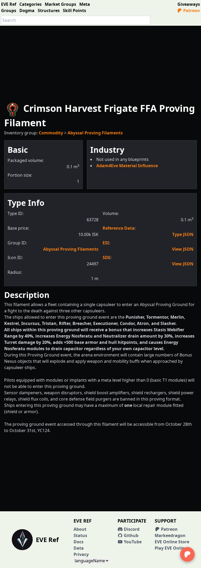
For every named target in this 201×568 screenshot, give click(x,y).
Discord (131, 529)
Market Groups (60, 4)
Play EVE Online (171, 548)
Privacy (81, 554)
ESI (106, 243)
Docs (78, 542)
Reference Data (119, 228)
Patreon (191, 10)
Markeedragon (170, 535)
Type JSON (182, 234)
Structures (49, 10)
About (80, 529)
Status (80, 535)
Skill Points (74, 10)
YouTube (132, 542)
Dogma (27, 10)
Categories (30, 4)
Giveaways (188, 4)
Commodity (51, 133)
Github (130, 535)
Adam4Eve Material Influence (127, 166)
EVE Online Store (172, 542)
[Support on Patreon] (187, 554)
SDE (106, 257)
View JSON (182, 249)
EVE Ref (8, 4)
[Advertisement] (100, 62)
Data (79, 548)
